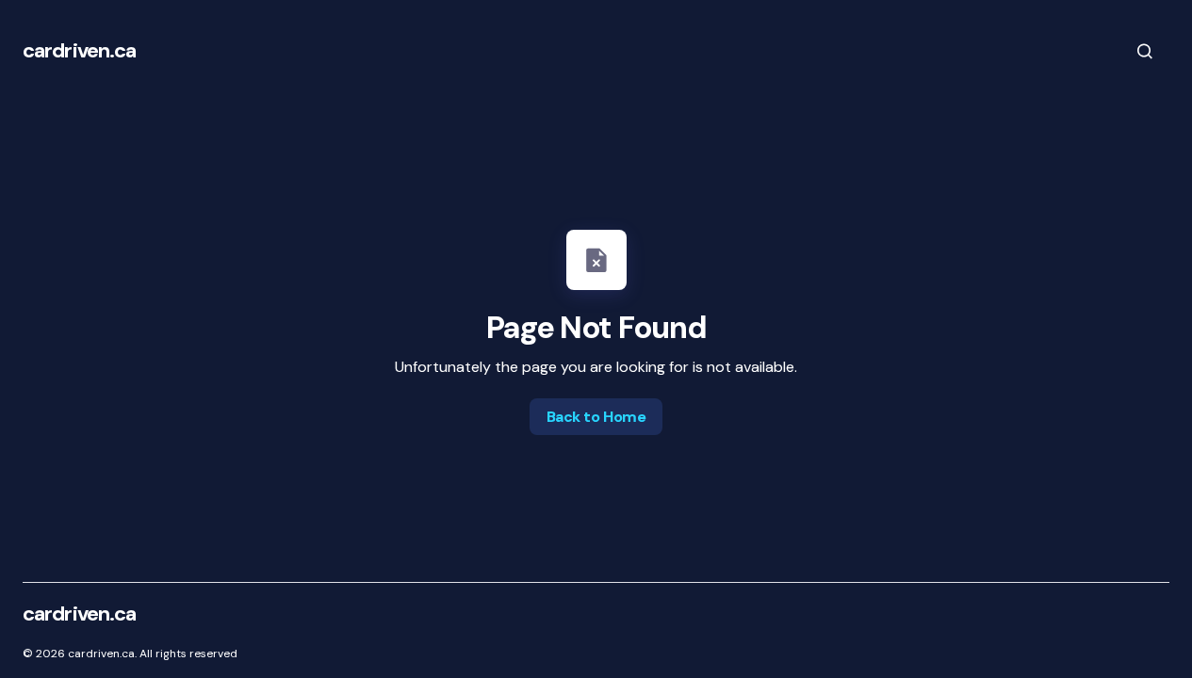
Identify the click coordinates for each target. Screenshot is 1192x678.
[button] (1144, 51)
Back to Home (596, 417)
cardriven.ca (79, 50)
